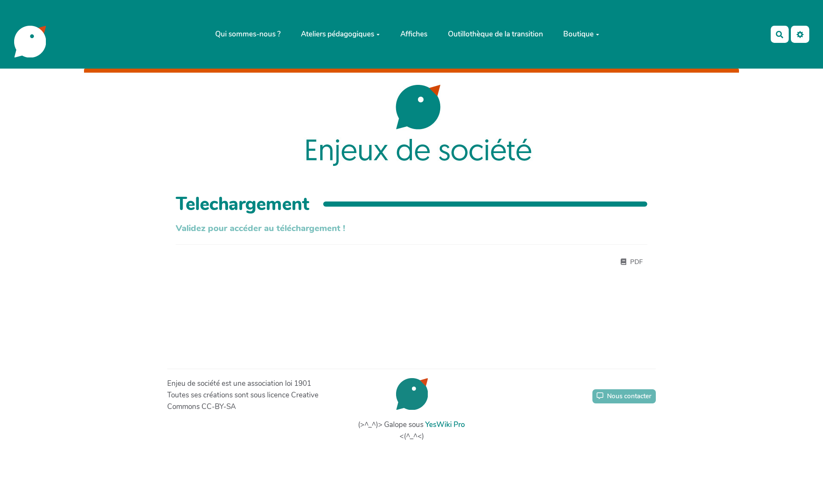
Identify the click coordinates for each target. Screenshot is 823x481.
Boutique (578, 34)
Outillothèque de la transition (495, 34)
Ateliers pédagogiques (337, 34)
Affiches (413, 34)
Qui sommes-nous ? (248, 34)
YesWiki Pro (445, 425)
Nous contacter (628, 396)
